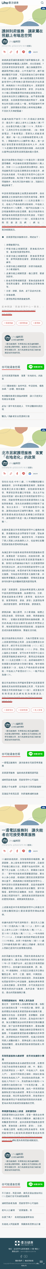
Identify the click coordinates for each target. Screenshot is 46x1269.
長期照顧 (9, 323)
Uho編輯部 (14, 41)
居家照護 (24, 710)
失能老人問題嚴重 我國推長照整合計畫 (21, 1224)
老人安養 (38, 710)
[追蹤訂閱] (30, 52)
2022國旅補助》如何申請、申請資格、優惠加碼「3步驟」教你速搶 (23, 387)
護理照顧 (24, 323)
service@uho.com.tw (28, 1251)
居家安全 (9, 710)
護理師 (37, 323)
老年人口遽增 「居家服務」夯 (17, 1210)
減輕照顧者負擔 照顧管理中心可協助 (20, 779)
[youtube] (25, 1257)
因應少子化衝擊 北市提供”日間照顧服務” (22, 786)
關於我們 (18, 1260)
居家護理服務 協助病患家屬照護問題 (20, 772)
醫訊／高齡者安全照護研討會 (16, 416)
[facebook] (21, 1257)
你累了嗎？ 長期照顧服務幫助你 (18, 1217)
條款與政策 (29, 1260)
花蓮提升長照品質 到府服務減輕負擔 (20, 793)
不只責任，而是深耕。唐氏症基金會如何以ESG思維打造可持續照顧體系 (22, 1194)
